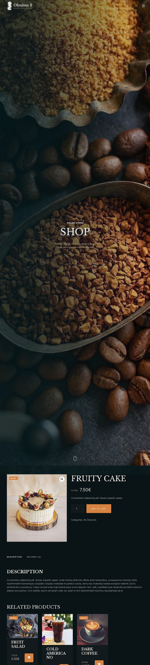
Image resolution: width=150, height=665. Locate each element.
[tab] (15, 557)
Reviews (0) (34, 557)
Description (14, 557)
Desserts (91, 519)
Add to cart (98, 508)
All (84, 519)
